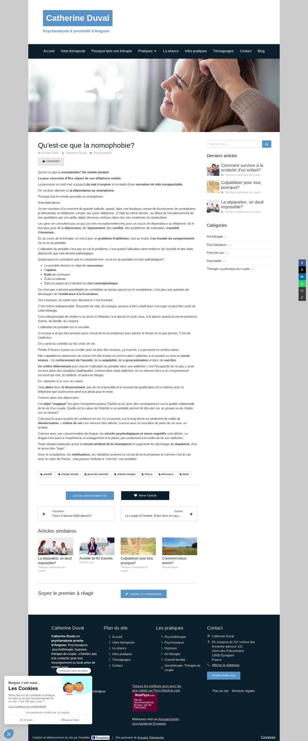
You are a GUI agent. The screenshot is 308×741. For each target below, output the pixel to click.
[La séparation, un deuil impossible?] (55, 546)
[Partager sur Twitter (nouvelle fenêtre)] (302, 269)
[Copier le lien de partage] (302, 297)
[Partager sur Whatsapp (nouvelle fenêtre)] (302, 283)
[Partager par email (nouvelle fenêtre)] (302, 290)
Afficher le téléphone (225, 665)
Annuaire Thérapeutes (150, 737)
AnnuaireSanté (168, 719)
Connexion (268, 737)
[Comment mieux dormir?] (179, 546)
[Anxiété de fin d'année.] (97, 546)
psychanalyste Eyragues (149, 723)
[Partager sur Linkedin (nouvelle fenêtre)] (302, 276)
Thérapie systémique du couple (228, 269)
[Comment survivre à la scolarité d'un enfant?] (213, 169)
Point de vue (215, 252)
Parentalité (214, 261)
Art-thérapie (215, 236)
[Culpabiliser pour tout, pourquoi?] (138, 546)
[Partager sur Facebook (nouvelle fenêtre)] (302, 262)
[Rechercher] (266, 144)
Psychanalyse (216, 244)
